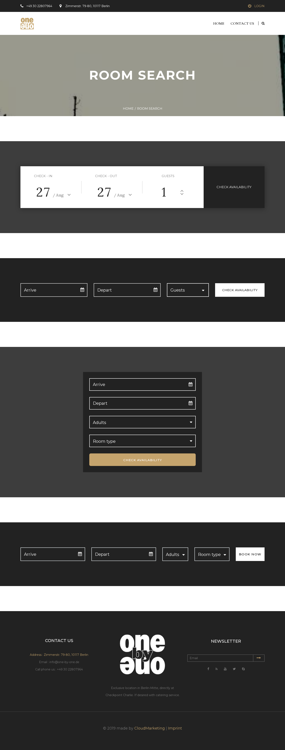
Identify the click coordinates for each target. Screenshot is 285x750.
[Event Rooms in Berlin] (25, 22)
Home (218, 23)
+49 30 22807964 (39, 6)
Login (259, 6)
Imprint (175, 728)
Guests (168, 176)
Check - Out (106, 176)
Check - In (43, 176)
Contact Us (242, 23)
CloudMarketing (149, 728)
